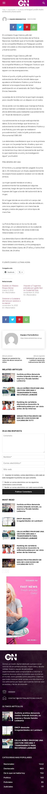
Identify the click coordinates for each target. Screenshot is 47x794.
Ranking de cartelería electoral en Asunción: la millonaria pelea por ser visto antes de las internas (30, 405)
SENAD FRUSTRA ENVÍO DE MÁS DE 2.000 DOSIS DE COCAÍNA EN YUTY (29, 418)
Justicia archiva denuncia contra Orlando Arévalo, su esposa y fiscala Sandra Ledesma (29, 377)
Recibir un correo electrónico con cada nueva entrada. (24, 487)
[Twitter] (20, 27)
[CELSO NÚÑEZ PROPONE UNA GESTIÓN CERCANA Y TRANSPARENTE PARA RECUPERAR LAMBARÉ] (8, 391)
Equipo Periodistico (18, 19)
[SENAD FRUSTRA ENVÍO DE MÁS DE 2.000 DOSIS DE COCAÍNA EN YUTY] (8, 419)
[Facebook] (13, 27)
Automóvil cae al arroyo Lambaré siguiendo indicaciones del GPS (35, 360)
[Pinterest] (27, 27)
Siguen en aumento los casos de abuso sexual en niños (12, 360)
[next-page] (7, 571)
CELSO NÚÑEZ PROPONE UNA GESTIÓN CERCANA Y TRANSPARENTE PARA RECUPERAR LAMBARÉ (30, 391)
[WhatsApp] (33, 27)
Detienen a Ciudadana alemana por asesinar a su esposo (11, 301)
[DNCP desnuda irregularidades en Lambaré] (8, 522)
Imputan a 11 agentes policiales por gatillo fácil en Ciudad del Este (33, 288)
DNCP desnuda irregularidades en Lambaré (30, 520)
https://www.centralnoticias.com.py (31, 338)
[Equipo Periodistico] (5, 19)
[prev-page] (3, 571)
